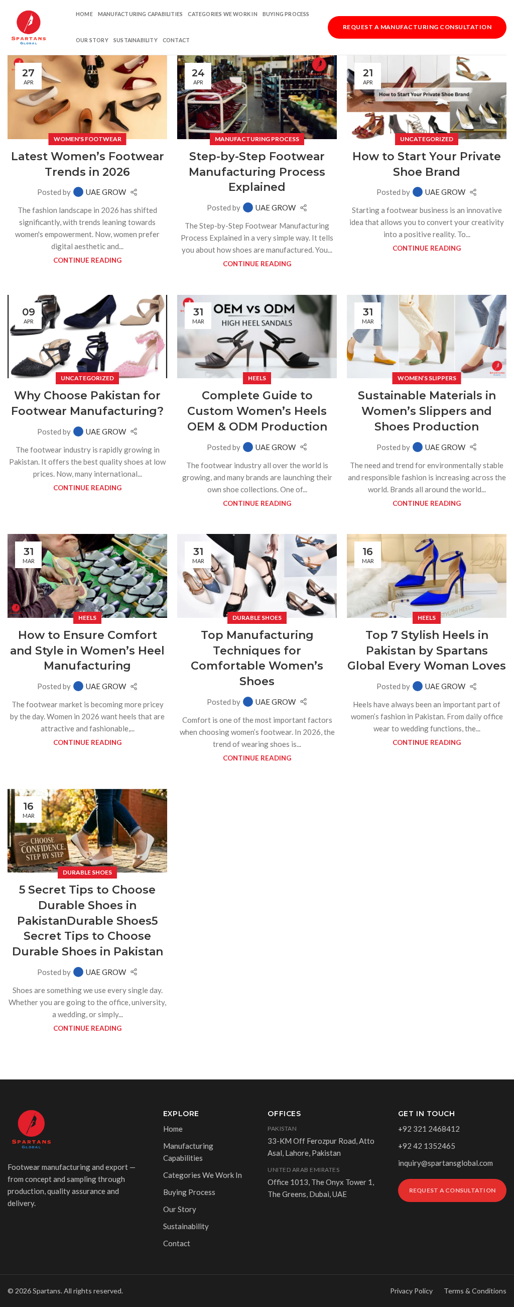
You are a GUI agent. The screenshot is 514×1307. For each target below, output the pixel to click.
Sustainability (135, 40)
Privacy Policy (411, 1290)
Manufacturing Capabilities (140, 14)
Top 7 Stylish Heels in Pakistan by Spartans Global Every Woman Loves (426, 650)
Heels (257, 378)
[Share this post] (134, 192)
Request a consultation (452, 1190)
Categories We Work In (222, 14)
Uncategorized (426, 139)
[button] (417, 26)
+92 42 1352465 (426, 1145)
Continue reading (87, 260)
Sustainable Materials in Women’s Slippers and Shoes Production (427, 411)
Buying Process (286, 14)
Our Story (92, 40)
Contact (176, 40)
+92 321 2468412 (429, 1128)
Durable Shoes (257, 617)
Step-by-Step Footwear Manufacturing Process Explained (257, 172)
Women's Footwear (87, 139)
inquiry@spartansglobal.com (445, 1162)
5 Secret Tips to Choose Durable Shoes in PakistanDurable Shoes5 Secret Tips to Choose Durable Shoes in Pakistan (87, 920)
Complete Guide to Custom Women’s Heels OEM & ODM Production (257, 411)
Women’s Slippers (427, 378)
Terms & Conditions (475, 1290)
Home (84, 14)
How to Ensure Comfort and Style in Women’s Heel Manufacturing (87, 650)
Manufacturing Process (257, 139)
